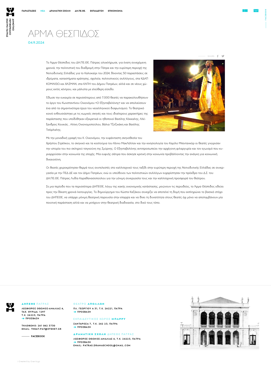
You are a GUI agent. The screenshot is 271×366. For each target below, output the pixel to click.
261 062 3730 (46, 325)
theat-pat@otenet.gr (46, 329)
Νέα (42, 10)
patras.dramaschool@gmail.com (106, 345)
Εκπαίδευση (97, 10)
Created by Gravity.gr (29, 361)
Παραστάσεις (29, 10)
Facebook (266, 15)
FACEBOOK (38, 336)
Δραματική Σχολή (59, 10)
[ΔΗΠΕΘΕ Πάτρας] (10, 307)
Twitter (223, 56)
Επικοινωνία (115, 10)
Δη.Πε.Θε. (80, 10)
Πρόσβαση (32, 318)
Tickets (245, 10)
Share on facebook (218, 56)
